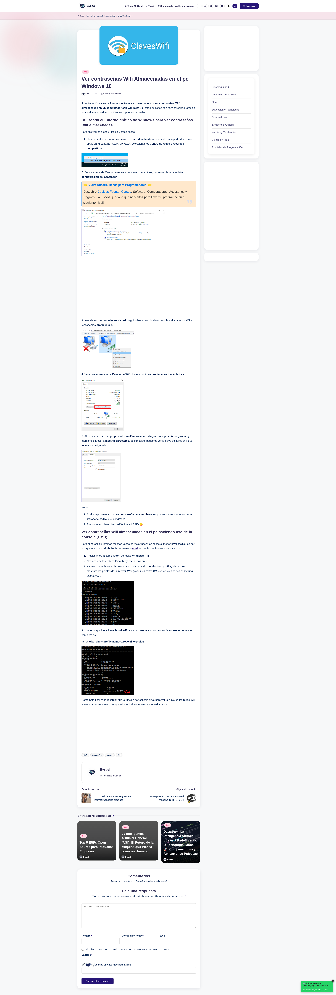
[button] (249, 6)
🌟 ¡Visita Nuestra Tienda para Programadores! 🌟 (117, 185)
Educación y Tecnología (225, 109)
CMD (85, 755)
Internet (110, 755)
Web (162, 935)
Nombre (87, 935)
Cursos (126, 191)
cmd (135, 548)
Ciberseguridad (220, 87)
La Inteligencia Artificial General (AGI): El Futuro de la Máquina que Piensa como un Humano (137, 842)
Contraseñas (97, 755)
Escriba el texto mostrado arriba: (113, 964)
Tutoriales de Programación (227, 147)
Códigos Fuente (108, 191)
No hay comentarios (113, 94)
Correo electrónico (133, 935)
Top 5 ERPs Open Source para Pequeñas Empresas (96, 847)
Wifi (119, 755)
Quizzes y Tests (221, 139)
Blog (85, 72)
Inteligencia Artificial (223, 124)
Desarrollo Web (220, 117)
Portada (80, 16)
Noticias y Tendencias (224, 132)
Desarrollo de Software (224, 94)
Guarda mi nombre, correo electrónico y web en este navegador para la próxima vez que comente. (128, 949)
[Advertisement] (139, 287)
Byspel (105, 769)
